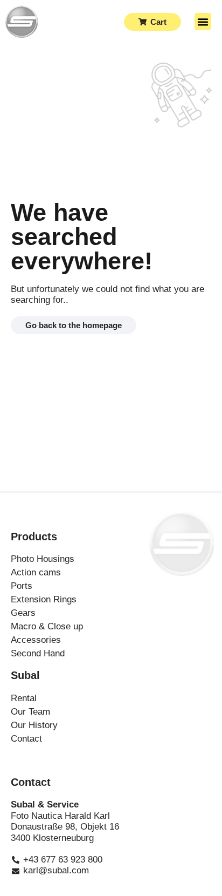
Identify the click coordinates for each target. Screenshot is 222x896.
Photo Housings (42, 559)
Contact (26, 739)
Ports (21, 586)
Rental (24, 698)
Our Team (30, 712)
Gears (23, 613)
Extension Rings (44, 599)
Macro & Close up (47, 626)
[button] (203, 21)
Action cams (36, 572)
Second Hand (38, 653)
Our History (34, 725)
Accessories (36, 640)
